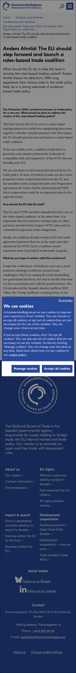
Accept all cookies (57, 369)
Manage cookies (25, 369)
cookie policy (17, 354)
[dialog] (38, 336)
